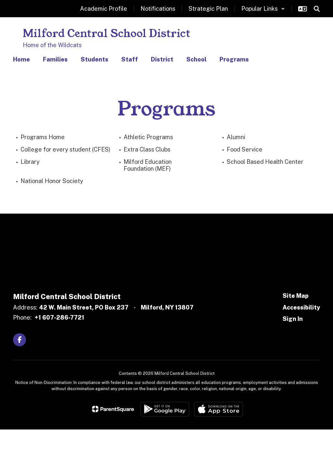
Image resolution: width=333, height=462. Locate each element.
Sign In (293, 318)
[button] (263, 8)
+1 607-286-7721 (59, 317)
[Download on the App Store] (218, 409)
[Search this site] (316, 9)
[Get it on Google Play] (164, 409)
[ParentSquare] (113, 409)
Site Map (296, 295)
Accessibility (301, 307)
